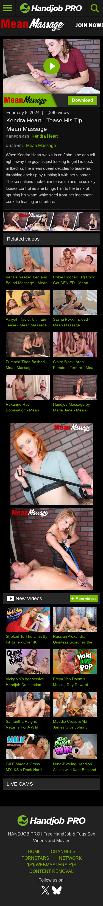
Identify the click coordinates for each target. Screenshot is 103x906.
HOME (34, 851)
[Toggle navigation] (8, 8)
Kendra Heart (45, 136)
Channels (63, 851)
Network (70, 858)
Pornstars (35, 858)
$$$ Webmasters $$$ (51, 864)
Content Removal (51, 871)
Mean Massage (41, 145)
